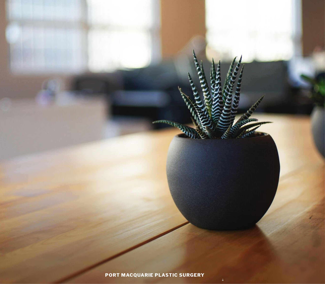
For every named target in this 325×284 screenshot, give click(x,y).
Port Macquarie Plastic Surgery (155, 275)
